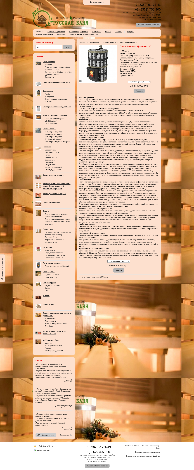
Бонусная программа (78, 32)
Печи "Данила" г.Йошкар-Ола (57, 67)
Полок (47, 155)
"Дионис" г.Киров (52, 74)
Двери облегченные (53, 217)
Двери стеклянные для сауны (57, 219)
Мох (46, 291)
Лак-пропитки (50, 321)
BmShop (156, 456)
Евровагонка (50, 150)
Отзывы (118, 32)
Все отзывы (64, 435)
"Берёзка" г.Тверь (52, 70)
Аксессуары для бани (54, 350)
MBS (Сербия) (51, 121)
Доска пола (50, 160)
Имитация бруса (52, 152)
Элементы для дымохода (56, 99)
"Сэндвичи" (49, 96)
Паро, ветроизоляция (54, 253)
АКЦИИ (130, 32)
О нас (108, 32)
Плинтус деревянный (54, 170)
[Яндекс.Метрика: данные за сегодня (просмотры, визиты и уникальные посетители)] (42, 450)
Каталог (39, 32)
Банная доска (51, 157)
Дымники (49, 101)
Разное (48, 348)
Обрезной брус (51, 277)
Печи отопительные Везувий (57, 266)
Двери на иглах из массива (56, 214)
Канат (47, 288)
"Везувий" (49, 65)
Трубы (47, 94)
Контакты (96, 32)
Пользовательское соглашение (50, 34)
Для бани (49, 326)
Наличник (49, 162)
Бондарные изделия (53, 345)
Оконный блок (51, 237)
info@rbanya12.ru (45, 446)
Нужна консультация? (2, 267)
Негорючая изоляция (54, 258)
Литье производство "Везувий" (58, 141)
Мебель (48, 343)
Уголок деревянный (53, 167)
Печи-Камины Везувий (54, 118)
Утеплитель (50, 250)
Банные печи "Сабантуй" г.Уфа (58, 72)
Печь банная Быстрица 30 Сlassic (94, 277)
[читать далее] (59, 377)
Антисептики (50, 319)
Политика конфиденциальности (83, 34)
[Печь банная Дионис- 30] (98, 64)
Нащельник (50, 165)
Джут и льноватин (52, 286)
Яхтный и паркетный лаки (56, 324)
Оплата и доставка (56, 32)
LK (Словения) (51, 123)
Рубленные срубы (52, 275)
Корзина (97, 2)
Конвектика (49, 77)
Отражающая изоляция (55, 255)
